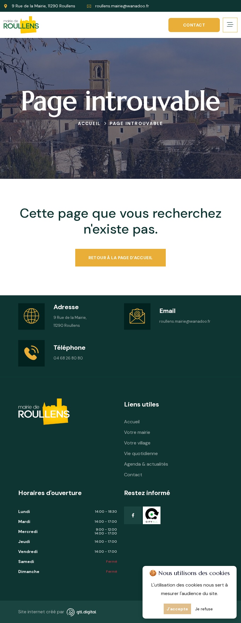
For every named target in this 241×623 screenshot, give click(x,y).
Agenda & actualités (146, 464)
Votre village (137, 443)
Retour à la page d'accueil (120, 257)
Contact (194, 25)
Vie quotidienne (141, 453)
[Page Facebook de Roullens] (133, 515)
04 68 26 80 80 (68, 358)
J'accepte (177, 609)
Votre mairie (137, 432)
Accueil (132, 422)
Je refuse (204, 609)
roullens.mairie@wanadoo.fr (122, 6)
